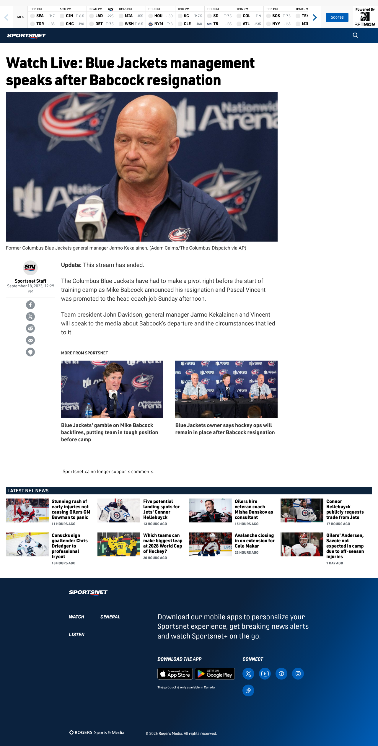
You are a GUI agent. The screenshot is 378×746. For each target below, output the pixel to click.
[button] (355, 35)
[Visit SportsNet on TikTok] (248, 690)
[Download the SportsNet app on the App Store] (175, 673)
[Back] (6, 17)
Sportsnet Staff (30, 281)
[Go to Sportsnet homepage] (26, 36)
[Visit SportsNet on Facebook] (281, 673)
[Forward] (314, 17)
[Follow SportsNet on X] (248, 673)
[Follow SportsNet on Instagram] (298, 673)
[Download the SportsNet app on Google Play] (215, 673)
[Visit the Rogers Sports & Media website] (96, 732)
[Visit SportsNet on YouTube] (265, 673)
